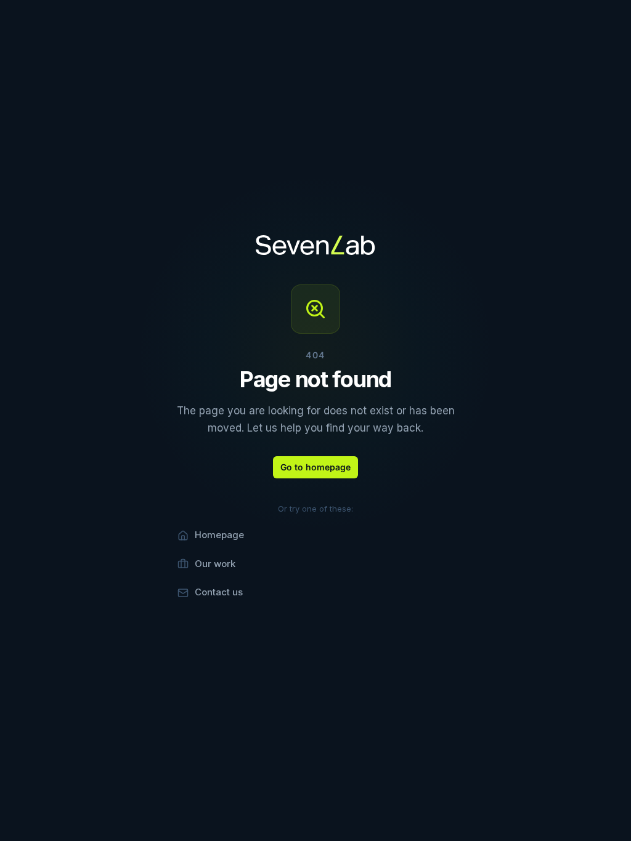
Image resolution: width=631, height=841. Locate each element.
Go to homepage (315, 467)
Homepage (219, 535)
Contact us (219, 592)
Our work (215, 563)
